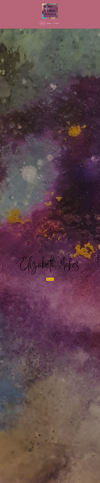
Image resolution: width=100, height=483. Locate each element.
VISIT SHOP (50, 279)
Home (42, 23)
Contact (56, 23)
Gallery (49, 23)
